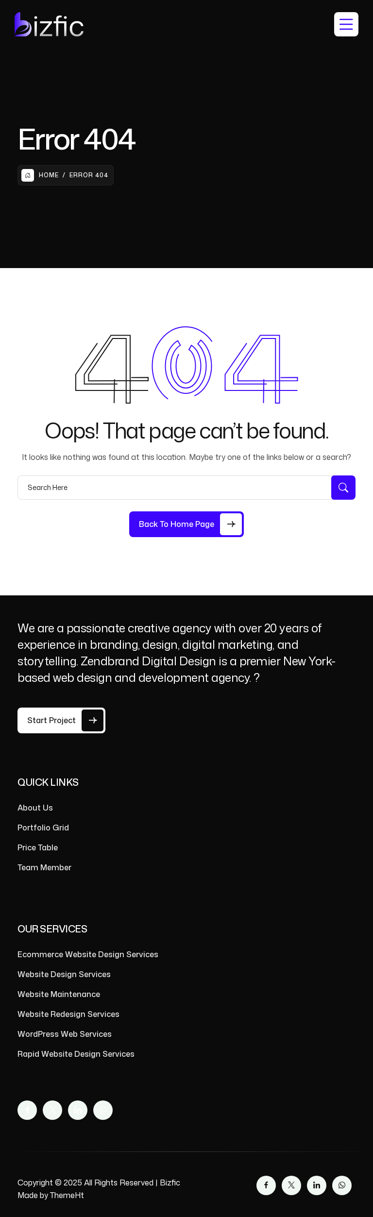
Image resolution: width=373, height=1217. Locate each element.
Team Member (44, 867)
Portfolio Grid (43, 827)
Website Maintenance (58, 994)
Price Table (37, 847)
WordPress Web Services (64, 1034)
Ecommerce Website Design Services (87, 954)
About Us (35, 807)
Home (49, 175)
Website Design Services (64, 974)
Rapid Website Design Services (76, 1053)
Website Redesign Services (68, 1014)
